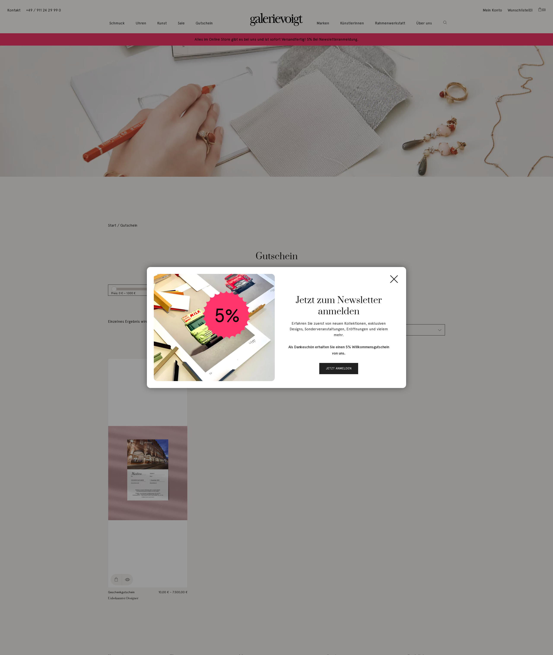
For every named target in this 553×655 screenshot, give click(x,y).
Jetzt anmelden (338, 368)
